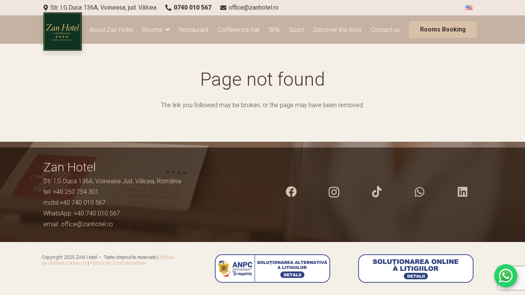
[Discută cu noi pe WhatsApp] (505, 275)
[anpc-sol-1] (416, 268)
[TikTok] (376, 192)
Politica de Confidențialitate (118, 263)
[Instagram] (334, 192)
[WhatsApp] (419, 192)
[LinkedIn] (462, 192)
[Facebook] (291, 192)
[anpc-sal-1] (262, 268)
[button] (473, 7)
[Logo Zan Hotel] (62, 31)
